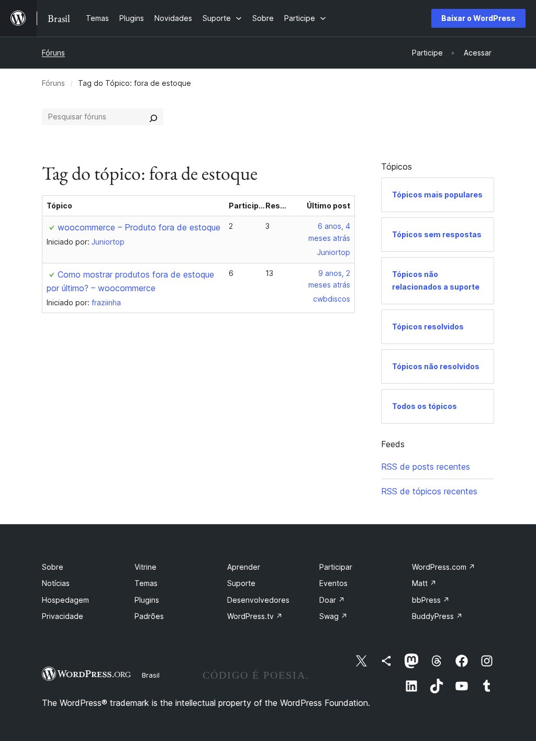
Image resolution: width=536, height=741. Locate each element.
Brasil (151, 675)
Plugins (147, 599)
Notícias (56, 583)
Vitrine (146, 566)
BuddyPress (437, 616)
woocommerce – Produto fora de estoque (139, 227)
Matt (424, 583)
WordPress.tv (255, 616)
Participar (335, 566)
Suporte (241, 583)
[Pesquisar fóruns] (153, 116)
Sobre (52, 566)
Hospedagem (65, 599)
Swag (333, 616)
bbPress (431, 599)
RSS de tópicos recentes (429, 491)
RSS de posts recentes (425, 466)
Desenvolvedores (258, 599)
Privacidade (62, 616)
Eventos (333, 583)
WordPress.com (443, 566)
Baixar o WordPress (478, 18)
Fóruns (53, 52)
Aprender (243, 566)
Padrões (149, 616)
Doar (332, 599)
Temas (146, 583)
